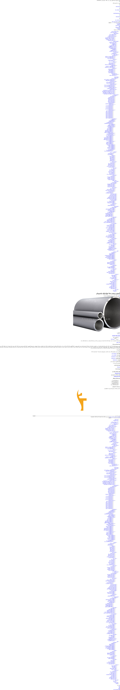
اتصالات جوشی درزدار (112, 34)
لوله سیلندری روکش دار (110, 176)
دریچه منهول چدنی (113, 285)
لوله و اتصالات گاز (111, 244)
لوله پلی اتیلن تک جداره (110, 185)
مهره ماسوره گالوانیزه (112, 51)
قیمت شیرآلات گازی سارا (110, 83)
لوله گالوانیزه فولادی (109, 532)
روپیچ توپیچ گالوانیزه (113, 48)
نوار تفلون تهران (113, 665)
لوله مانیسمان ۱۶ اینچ (109, 114)
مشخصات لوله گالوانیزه (110, 516)
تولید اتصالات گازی (111, 247)
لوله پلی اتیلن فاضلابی (111, 184)
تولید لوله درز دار (111, 173)
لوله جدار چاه (114, 161)
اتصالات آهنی (114, 607)
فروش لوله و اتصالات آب (110, 633)
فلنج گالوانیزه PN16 (111, 271)
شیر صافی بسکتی (111, 62)
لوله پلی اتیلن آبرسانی (113, 199)
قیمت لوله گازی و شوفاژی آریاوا (109, 79)
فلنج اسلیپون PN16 (111, 658)
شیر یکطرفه (114, 458)
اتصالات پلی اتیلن (113, 590)
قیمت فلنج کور (112, 261)
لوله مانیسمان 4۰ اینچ (109, 508)
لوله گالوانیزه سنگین (111, 145)
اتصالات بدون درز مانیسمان (110, 231)
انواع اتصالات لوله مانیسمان (110, 227)
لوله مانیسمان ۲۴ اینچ (109, 507)
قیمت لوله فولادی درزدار (110, 174)
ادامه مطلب (118, 342)
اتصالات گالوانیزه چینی (109, 214)
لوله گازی (114, 151)
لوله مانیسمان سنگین (111, 491)
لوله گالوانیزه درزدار (111, 149)
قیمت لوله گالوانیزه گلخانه (108, 132)
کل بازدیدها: (116, 383)
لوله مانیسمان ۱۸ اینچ (109, 115)
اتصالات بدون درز (113, 223)
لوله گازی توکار (112, 548)
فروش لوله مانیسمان (111, 98)
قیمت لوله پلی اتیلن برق (112, 196)
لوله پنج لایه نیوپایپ (113, 32)
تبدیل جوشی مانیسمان (110, 36)
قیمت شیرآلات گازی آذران (110, 82)
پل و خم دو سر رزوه (113, 433)
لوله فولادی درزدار (111, 172)
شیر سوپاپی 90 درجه (111, 450)
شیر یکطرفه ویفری (111, 72)
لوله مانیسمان (114, 95)
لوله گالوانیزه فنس (109, 129)
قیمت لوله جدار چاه (111, 163)
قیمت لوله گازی (113, 78)
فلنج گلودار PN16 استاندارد (110, 256)
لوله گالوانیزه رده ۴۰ (109, 140)
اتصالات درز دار (112, 624)
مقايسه (117, 683)
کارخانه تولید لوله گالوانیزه (108, 123)
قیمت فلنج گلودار (111, 254)
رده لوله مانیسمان (111, 104)
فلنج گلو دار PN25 (111, 649)
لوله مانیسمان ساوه (111, 101)
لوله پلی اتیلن (114, 182)
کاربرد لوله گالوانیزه (111, 126)
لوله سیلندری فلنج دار (111, 177)
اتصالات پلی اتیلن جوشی (110, 201)
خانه (119, 295)
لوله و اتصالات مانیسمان (110, 229)
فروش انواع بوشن (111, 232)
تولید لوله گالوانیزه (111, 121)
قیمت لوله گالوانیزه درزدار (108, 541)
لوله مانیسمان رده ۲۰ (109, 106)
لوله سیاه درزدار (111, 169)
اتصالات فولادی (114, 207)
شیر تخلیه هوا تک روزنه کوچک (109, 56)
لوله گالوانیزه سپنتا (109, 136)
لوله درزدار (112, 168)
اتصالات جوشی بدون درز (110, 230)
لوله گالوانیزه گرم (111, 124)
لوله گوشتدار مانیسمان (108, 103)
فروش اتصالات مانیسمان (110, 220)
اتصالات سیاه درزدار (111, 234)
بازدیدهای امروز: (115, 380)
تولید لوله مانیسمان (111, 97)
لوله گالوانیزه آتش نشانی (108, 131)
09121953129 (118, 6)
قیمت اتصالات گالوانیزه (108, 215)
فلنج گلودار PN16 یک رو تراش (109, 257)
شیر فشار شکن (113, 73)
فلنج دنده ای (114, 268)
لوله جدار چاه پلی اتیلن (112, 195)
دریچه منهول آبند (113, 284)
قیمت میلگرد (114, 180)
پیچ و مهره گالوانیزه (111, 640)
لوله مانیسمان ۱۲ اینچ (109, 112)
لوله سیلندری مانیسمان (110, 178)
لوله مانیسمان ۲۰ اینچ (109, 116)
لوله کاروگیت (114, 203)
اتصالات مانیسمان (111, 226)
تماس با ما (114, 290)
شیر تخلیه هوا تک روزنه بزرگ (109, 57)
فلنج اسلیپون (114, 265)
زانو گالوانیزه (114, 49)
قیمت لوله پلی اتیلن (113, 194)
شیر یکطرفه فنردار (111, 69)
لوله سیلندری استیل (111, 179)
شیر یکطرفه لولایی (111, 70)
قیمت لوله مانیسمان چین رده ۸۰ (109, 86)
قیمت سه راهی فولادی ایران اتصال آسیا (108, 91)
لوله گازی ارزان (110, 154)
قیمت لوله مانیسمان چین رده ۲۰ (109, 84)
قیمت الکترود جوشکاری (112, 87)
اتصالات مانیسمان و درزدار (110, 235)
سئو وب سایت (111, 416)
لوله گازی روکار (111, 156)
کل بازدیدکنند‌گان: (115, 384)
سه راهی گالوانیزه (113, 50)
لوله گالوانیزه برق (109, 128)
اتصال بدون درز (112, 224)
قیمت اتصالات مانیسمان (110, 219)
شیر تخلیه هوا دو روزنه (110, 58)
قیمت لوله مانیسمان (111, 99)
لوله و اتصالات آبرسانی (110, 632)
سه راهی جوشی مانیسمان (110, 39)
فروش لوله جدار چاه (111, 165)
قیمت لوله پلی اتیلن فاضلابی (111, 197)
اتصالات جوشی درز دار (110, 237)
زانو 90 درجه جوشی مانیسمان (109, 38)
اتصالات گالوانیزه (111, 211)
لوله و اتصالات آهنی (111, 218)
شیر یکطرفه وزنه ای (111, 71)
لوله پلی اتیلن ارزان (113, 193)
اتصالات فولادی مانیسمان (110, 616)
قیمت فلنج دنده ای (111, 273)
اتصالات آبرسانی (113, 238)
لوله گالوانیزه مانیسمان (110, 147)
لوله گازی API (112, 159)
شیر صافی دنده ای (111, 63)
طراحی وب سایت (117, 416)
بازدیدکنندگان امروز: (115, 381)
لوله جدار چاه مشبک (111, 164)
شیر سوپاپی (114, 59)
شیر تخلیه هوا (114, 55)
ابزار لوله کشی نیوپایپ (112, 75)
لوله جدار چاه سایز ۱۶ (109, 583)
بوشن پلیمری (114, 52)
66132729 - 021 (117, 9)
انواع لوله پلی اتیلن (113, 573)
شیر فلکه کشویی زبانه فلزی (110, 66)
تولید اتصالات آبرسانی (111, 240)
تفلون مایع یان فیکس (113, 277)
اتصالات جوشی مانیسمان (112, 426)
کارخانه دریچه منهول (113, 281)
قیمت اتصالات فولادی (113, 89)
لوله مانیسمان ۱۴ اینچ (109, 113)
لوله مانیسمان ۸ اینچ (109, 110)
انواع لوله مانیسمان (111, 102)
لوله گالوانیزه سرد (111, 120)
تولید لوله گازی (112, 157)
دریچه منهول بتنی (113, 282)
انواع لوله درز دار (111, 170)
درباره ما (115, 291)
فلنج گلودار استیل (111, 253)
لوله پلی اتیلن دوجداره (111, 186)
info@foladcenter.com (116, 13)
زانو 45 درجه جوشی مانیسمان (109, 37)
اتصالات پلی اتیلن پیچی (110, 202)
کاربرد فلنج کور (112, 264)
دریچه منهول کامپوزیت (112, 673)
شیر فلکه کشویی (113, 65)
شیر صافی (114, 61)
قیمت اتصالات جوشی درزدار (110, 236)
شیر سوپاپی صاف (111, 451)
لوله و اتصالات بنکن (111, 228)
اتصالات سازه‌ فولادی (111, 209)
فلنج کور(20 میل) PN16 (110, 263)
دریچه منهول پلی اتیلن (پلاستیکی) (111, 674)
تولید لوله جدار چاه (111, 557)
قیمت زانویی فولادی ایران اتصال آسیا (108, 482)
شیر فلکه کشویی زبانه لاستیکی (109, 67)
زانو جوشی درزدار (111, 425)
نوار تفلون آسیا (114, 666)
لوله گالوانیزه (114, 118)
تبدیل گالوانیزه (114, 44)
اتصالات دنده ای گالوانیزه (112, 248)
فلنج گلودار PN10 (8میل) (110, 648)
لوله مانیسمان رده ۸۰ (109, 498)
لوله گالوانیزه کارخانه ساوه (108, 138)
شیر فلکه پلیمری (113, 53)
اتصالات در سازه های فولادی (110, 599)
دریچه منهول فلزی (113, 288)
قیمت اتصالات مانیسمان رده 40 (109, 221)
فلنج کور (115, 259)
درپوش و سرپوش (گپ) (112, 47)
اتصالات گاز (114, 243)
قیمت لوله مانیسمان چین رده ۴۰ (109, 85)
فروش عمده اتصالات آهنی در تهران (109, 222)
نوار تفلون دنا (114, 276)
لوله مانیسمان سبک (111, 490)
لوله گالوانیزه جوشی (109, 533)
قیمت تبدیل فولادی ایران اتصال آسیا (108, 90)
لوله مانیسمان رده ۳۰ (109, 107)
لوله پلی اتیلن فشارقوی (110, 574)
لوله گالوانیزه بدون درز (110, 148)
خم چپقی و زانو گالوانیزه (112, 46)
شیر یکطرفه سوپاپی (111, 459)
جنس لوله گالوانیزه (111, 141)
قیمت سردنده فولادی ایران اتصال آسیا (108, 483)
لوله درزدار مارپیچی (111, 171)
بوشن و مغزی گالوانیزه (112, 42)
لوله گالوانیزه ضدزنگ (109, 143)
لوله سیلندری (114, 565)
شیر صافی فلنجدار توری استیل (109, 64)
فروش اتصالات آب (111, 241)
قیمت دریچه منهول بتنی (112, 287)
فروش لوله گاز (112, 152)
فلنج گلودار (114, 251)
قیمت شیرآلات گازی (113, 81)
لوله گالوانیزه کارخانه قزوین (108, 137)
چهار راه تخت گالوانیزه (112, 45)
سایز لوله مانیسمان (111, 109)
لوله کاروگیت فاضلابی (110, 205)
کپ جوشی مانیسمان (111, 40)
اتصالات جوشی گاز (111, 246)
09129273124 (113, 358)
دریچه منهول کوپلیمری (112, 286)
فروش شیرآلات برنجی (110, 210)
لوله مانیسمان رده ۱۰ (109, 105)
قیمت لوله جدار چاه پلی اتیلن (109, 190)
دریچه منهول (114, 280)
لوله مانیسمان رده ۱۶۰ (108, 499)
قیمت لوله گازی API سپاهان (110, 80)
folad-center (112, 339)
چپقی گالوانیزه (114, 434)
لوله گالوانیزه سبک (111, 146)
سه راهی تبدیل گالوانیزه (108, 213)
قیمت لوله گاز (112, 549)
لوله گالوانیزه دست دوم (110, 144)
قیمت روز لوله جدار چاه (110, 189)
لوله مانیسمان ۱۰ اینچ (109, 111)
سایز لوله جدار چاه (111, 191)
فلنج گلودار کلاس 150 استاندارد (109, 255)
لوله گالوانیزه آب (109, 127)
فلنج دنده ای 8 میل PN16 (110, 272)
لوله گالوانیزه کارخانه (111, 134)
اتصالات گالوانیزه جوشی (108, 216)
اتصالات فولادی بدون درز (110, 615)
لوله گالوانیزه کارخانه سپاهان (108, 139)
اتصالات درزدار (114, 623)
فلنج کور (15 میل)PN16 (110, 262)
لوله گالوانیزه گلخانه (111, 523)
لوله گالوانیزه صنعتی (111, 515)
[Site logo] (116, 21)
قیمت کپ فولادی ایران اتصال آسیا (109, 93)
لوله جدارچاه (112, 162)
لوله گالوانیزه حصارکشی (108, 130)
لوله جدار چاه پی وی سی (110, 166)
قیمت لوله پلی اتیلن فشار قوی (111, 198)
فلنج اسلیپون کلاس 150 (110, 657)
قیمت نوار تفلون (113, 278)
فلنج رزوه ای (112, 270)
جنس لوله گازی (112, 160)
